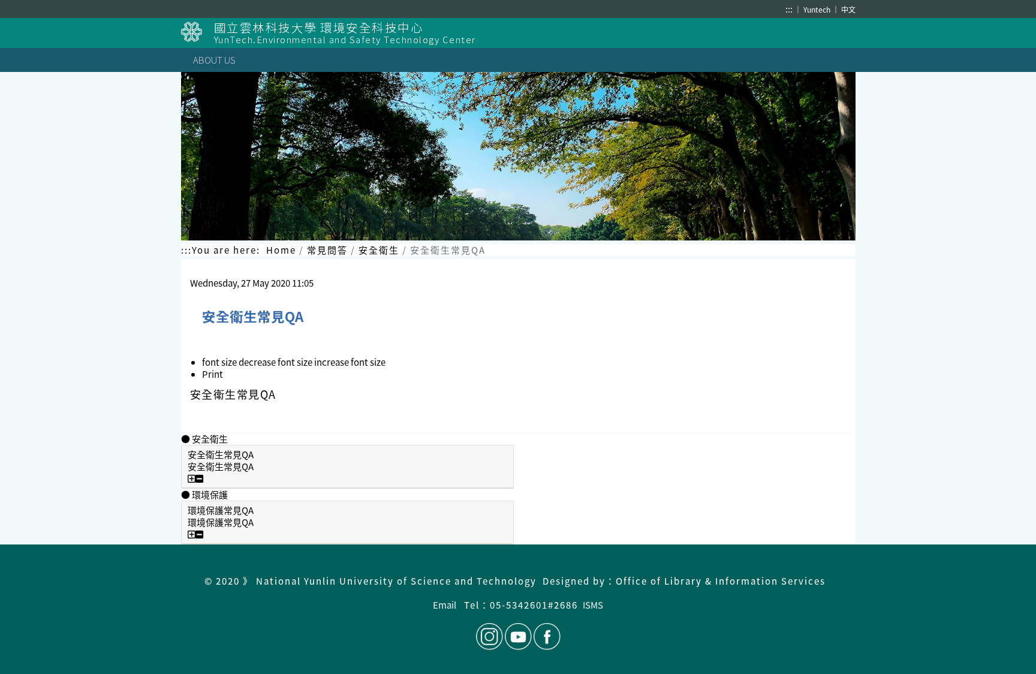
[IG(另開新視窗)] (489, 636)
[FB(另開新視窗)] (546, 636)
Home (281, 249)
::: (789, 9)
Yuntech (817, 9)
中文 (848, 9)
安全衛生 (379, 249)
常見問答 (327, 249)
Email (444, 604)
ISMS (593, 604)
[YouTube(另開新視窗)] (518, 636)
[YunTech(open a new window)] (197, 32)
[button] (276, 362)
